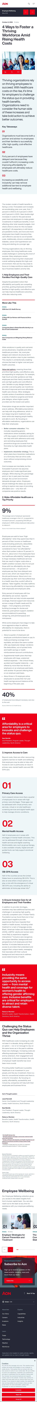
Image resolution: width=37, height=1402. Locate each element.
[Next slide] (10, 1249)
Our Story (5, 1314)
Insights (20, 1321)
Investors (5, 1321)
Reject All (18, 1395)
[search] (29, 3)
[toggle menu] (34, 4)
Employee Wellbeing (9, 11)
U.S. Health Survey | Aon (9, 1135)
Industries (21, 1317)
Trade (4, 1335)
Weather (5, 1343)
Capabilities (22, 1314)
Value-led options (9, 369)
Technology (6, 1339)
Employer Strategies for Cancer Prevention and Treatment (13, 1237)
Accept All (18, 1399)
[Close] (35, 1361)
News (4, 1325)
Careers (4, 1317)
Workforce (5, 1347)
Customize (18, 1390)
